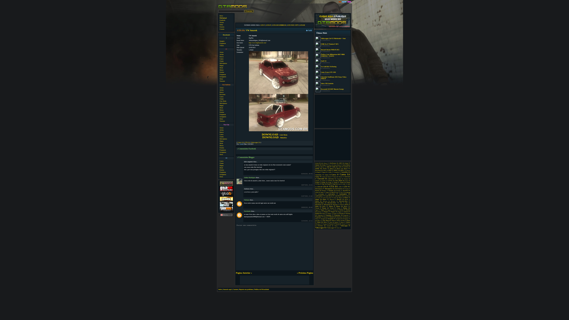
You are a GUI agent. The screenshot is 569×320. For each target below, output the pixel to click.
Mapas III (341, 197)
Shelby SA (339, 220)
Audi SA (335, 167)
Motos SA (339, 206)
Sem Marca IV (319, 220)
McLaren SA (326, 201)
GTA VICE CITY (293, 25)
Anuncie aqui (227, 289)
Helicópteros (223, 63)
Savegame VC (346, 218)
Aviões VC (326, 168)
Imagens (222, 41)
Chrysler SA (347, 179)
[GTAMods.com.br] (233, 8)
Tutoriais (222, 81)
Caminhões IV (337, 172)
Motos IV (332, 206)
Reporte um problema (246, 289)
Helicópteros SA (330, 188)
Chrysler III (340, 179)
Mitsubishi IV (319, 204)
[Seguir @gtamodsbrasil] (344, 2)
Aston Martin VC (321, 167)
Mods (221, 68)
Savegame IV (331, 218)
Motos (221, 70)
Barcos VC (347, 168)
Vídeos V (336, 226)
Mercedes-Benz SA (321, 203)
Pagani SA (324, 210)
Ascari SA (331, 165)
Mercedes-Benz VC (333, 203)
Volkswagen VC (331, 228)
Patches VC (320, 211)
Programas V (346, 215)
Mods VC (325, 206)
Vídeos (222, 45)
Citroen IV (324, 180)
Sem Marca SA (327, 220)
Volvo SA (339, 228)
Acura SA (318, 163)
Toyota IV (332, 224)
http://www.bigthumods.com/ (257, 43)
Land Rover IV (330, 196)
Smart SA (332, 222)
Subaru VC (320, 224)
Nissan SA (325, 208)
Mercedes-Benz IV (344, 201)
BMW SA (337, 170)
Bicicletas (222, 94)
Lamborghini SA (344, 194)
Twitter (222, 22)
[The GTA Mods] (226, 206)
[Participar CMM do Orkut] (349, 2)
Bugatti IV (319, 172)
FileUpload (223, 18)
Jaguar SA (328, 192)
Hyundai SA (346, 190)
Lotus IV (330, 197)
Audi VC (341, 167)
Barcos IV (333, 168)
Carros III (328, 175)
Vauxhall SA (330, 226)
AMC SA (341, 163)
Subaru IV (343, 222)
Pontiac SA (336, 213)
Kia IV (342, 192)
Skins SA (320, 222)
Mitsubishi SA (328, 204)
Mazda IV (347, 199)
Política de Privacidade (261, 289)
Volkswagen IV (345, 226)
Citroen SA (331, 180)
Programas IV (330, 215)
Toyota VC (344, 224)
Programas (223, 43)
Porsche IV (342, 213)
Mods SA (318, 206)
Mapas (221, 65)
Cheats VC (341, 176)
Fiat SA (324, 184)
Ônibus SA (346, 208)
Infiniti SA (317, 192)
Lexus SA (325, 197)
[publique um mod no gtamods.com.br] (332, 27)
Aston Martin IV (338, 165)
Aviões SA (318, 168)
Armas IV (347, 163)
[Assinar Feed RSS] (340, 2)
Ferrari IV (336, 182)
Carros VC (318, 176)
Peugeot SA (334, 211)
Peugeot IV (327, 211)
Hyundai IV (339, 190)
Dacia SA (347, 180)
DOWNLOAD (274, 134)
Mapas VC (326, 199)
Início (221, 16)
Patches (222, 72)
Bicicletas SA (319, 170)
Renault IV (326, 217)
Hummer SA (332, 190)
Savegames (223, 76)
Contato (222, 29)
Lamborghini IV (333, 194)
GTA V (262, 25)
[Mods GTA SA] (226, 201)
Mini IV (342, 203)
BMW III (325, 170)
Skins (221, 79)
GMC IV (345, 184)
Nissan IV (318, 208)
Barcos (222, 56)
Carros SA (241, 142)
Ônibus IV (339, 208)
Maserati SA (340, 199)
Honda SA (318, 190)
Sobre (220, 289)
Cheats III (324, 176)
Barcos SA (340, 168)
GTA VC (347, 187)
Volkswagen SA (255, 142)
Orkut (221, 24)
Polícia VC (324, 213)
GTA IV (268, 25)
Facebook (222, 20)
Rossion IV (347, 217)
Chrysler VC (318, 180)
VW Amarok (251, 30)
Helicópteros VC (340, 188)
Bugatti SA (324, 172)
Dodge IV (318, 182)
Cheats (222, 61)
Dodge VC (330, 182)
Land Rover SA (339, 196)
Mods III (342, 204)
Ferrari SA (343, 182)
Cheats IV (330, 176)
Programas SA (338, 215)
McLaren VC (334, 201)
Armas (221, 52)
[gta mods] (226, 196)
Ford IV (329, 184)
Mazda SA (318, 201)
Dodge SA (324, 182)
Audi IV (329, 167)
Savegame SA (339, 218)
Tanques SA (326, 224)
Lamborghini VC (320, 196)
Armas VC (325, 165)
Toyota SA (338, 224)
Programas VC (319, 217)
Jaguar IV (323, 192)
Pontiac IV (330, 213)
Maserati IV (333, 199)
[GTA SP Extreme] (226, 190)
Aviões (222, 54)
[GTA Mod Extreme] (226, 211)
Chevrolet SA (322, 179)
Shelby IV (334, 220)
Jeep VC (338, 192)
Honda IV (347, 188)
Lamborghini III (322, 194)
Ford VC (340, 184)
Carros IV (335, 175)
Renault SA (333, 217)
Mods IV (347, 204)
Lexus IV (319, 197)
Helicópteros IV (319, 188)
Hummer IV (325, 190)
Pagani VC (330, 210)
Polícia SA (318, 213)
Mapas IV (347, 197)
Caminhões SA (345, 172)
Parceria (222, 27)
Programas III (321, 215)
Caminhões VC (319, 175)
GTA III (302, 25)
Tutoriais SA (322, 226)
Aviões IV (347, 167)
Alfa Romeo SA (333, 163)
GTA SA (247, 142)
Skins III (344, 220)
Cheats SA (335, 176)
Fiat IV (319, 184)
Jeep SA (333, 192)
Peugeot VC (341, 211)
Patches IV (342, 210)
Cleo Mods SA (340, 180)
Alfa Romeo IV (325, 163)
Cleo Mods (223, 101)
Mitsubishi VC (336, 204)
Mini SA (347, 203)
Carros (221, 59)
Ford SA (335, 184)
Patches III (336, 210)
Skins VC (326, 222)
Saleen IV (317, 218)
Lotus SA (335, 197)
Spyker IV (337, 222)
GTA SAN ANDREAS (279, 25)
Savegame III (324, 218)
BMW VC (343, 170)
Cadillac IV (331, 172)
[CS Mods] (226, 185)
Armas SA (318, 165)
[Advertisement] (274, 17)
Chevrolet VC (332, 179)
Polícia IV (347, 211)
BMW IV (331, 170)
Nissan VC (333, 208)
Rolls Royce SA (340, 217)
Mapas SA (318, 199)
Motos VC (347, 206)
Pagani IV (317, 210)
